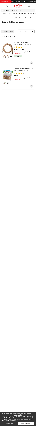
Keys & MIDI (22, 14)
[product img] (7, 48)
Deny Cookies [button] (9, 423)
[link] (23, 43)
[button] (4, 56)
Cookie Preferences (10, 420)
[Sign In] (29, 6)
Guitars (4, 14)
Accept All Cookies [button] (26, 423)
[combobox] (26, 31)
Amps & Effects (12, 14)
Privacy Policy (18, 415)
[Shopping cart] (33, 6)
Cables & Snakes (20, 18)
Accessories (10, 18)
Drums (30, 14)
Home (3, 18)
